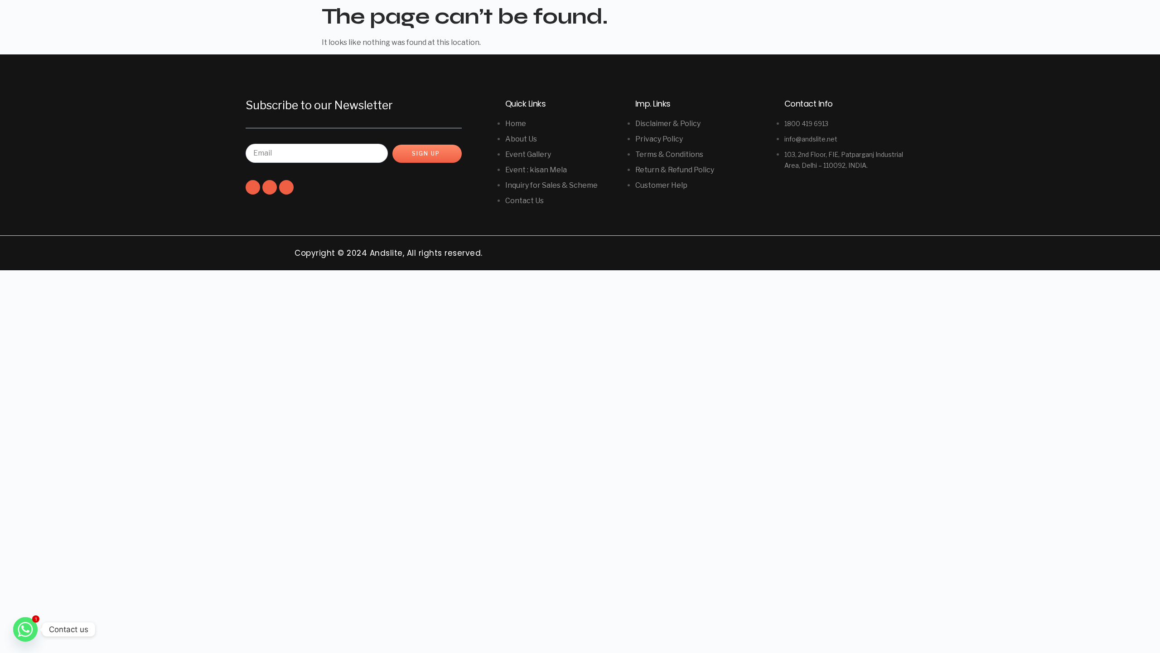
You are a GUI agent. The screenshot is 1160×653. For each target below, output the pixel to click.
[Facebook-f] (253, 187)
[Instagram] (269, 187)
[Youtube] (286, 187)
